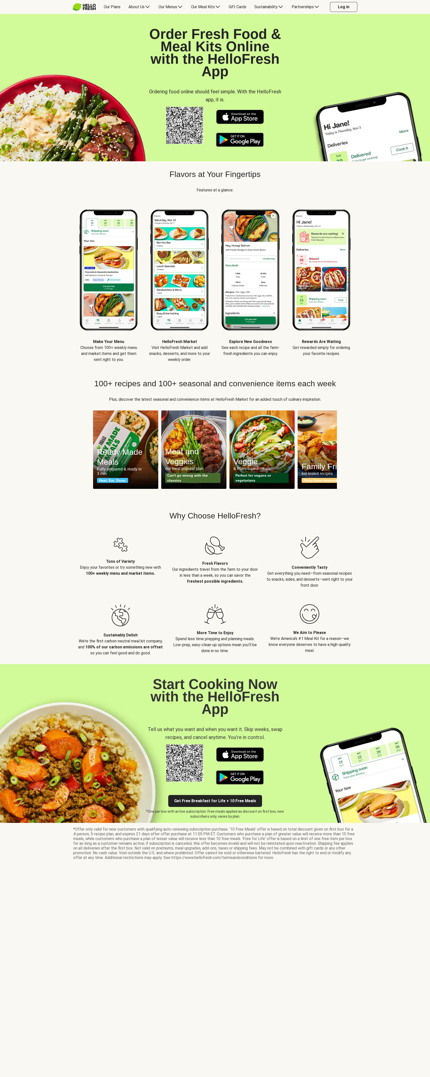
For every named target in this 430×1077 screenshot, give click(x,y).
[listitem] (120, 558)
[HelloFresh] (84, 7)
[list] (215, 281)
